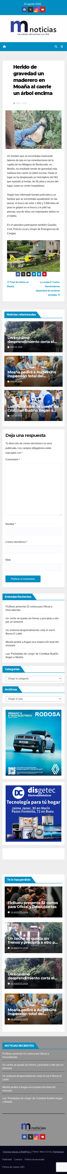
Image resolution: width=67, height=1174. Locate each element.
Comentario (12, 459)
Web (8, 560)
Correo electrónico (16, 542)
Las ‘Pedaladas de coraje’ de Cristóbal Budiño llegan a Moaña (33, 410)
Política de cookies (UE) (13, 1167)
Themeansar (58, 1152)
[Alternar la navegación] (62, 46)
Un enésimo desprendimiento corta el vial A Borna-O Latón (30, 341)
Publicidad (7, 1159)
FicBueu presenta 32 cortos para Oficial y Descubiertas (33, 904)
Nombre (10, 524)
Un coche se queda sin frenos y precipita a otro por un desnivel (33, 942)
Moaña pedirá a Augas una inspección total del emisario (31, 376)
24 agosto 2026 (19, 912)
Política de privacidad (34, 1159)
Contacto (18, 1159)
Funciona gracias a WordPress (17, 1152)
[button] (56, 46)
